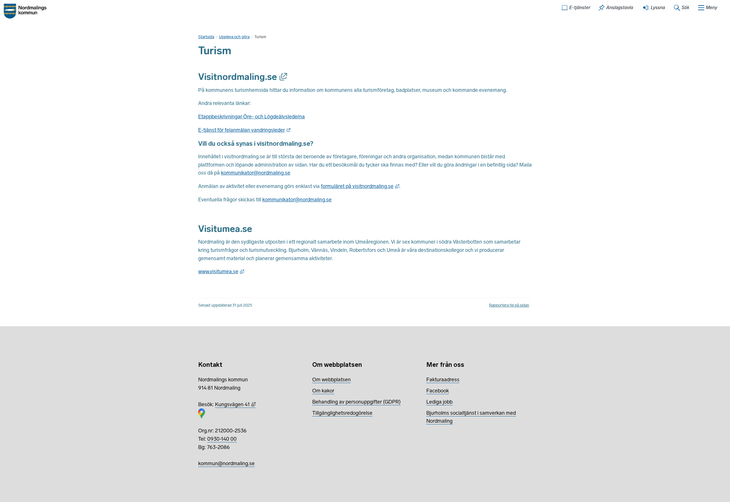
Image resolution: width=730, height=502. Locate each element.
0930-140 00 (222, 439)
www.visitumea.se (221, 271)
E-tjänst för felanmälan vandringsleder (244, 130)
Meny (711, 7)
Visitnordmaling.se (242, 76)
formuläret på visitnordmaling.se (360, 186)
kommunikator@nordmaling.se (255, 173)
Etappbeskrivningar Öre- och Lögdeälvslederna (251, 117)
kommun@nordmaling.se (226, 463)
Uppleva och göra (234, 37)
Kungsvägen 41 (235, 404)
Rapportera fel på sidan (509, 305)
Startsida (206, 37)
